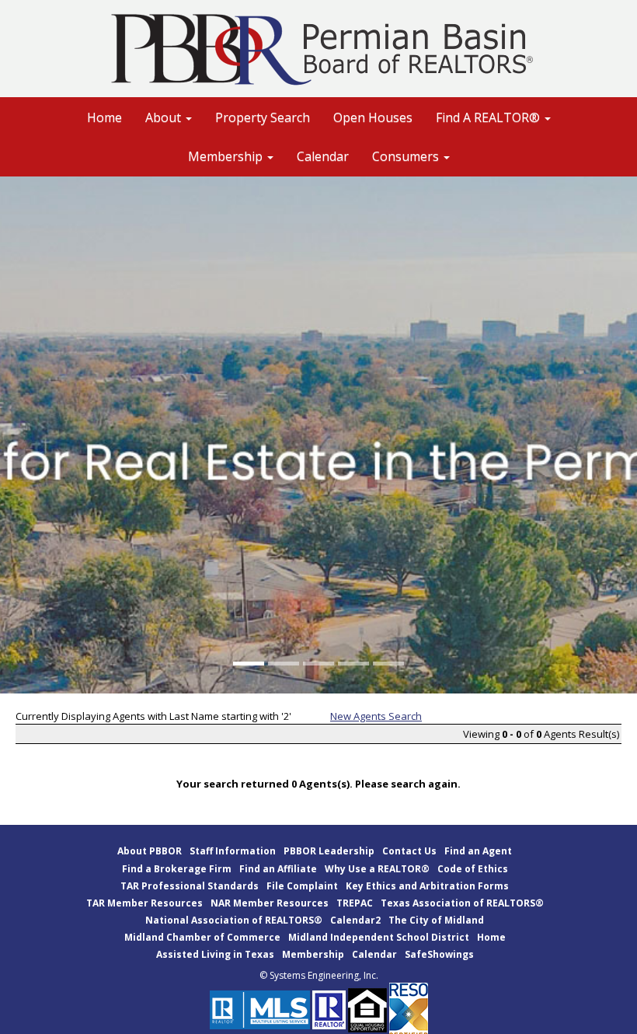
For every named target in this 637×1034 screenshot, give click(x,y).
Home (104, 117)
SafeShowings (439, 954)
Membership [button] (227, 156)
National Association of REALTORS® (233, 920)
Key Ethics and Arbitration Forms (427, 886)
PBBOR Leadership (329, 851)
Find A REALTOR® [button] (489, 117)
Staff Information (233, 851)
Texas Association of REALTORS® (462, 903)
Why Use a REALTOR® (377, 868)
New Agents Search (376, 716)
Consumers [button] (407, 156)
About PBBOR (149, 851)
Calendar (323, 156)
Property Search (262, 117)
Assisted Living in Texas (215, 954)
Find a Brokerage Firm (176, 868)
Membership (313, 954)
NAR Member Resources (270, 903)
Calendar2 (355, 920)
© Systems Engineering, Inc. (318, 975)
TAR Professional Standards (189, 886)
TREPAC (354, 903)
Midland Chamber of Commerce (202, 937)
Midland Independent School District (378, 937)
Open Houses (372, 117)
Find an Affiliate (278, 868)
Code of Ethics (472, 868)
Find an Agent (478, 851)
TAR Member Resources (144, 903)
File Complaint (302, 886)
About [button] (164, 117)
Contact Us (409, 851)
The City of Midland (436, 920)
